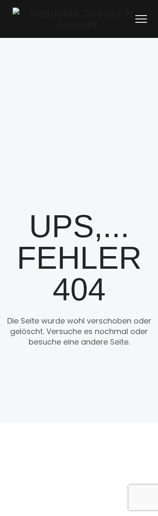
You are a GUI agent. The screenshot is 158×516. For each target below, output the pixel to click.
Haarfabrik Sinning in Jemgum (104, 460)
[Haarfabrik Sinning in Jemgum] (78, 19)
